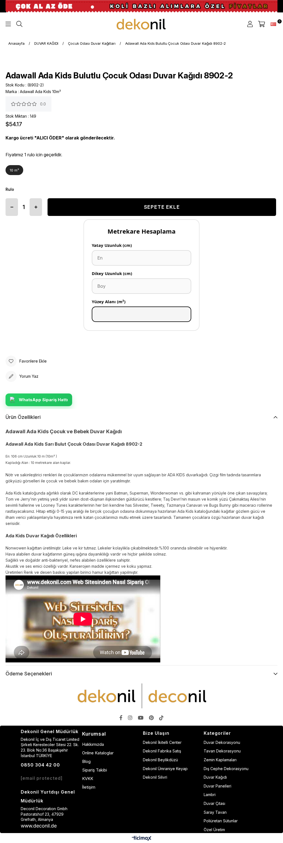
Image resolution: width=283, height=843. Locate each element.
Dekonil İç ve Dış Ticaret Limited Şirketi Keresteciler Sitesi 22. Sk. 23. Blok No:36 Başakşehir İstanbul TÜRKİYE (50, 747)
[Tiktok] (161, 717)
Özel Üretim (214, 829)
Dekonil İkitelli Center (162, 742)
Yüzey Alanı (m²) (108, 301)
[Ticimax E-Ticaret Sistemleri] (141, 839)
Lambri (210, 794)
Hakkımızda (93, 744)
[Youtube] (140, 717)
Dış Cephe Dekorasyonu (226, 768)
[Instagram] (130, 717)
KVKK (87, 778)
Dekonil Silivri (155, 777)
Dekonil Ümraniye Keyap (165, 768)
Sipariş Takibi (94, 770)
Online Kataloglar (98, 752)
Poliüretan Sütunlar (221, 820)
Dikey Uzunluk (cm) (112, 273)
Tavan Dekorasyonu (222, 751)
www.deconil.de (39, 826)
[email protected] (42, 778)
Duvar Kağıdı (215, 777)
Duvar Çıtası (214, 803)
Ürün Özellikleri (23, 417)
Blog (86, 761)
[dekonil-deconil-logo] (141, 696)
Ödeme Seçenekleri (29, 673)
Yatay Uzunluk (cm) (112, 245)
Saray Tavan (215, 812)
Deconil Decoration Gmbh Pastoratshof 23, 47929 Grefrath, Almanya (44, 814)
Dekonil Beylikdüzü (160, 759)
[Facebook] (120, 717)
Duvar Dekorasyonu (222, 742)
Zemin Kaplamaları (220, 759)
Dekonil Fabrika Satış (162, 751)
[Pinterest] (151, 717)
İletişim (88, 787)
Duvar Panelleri (217, 786)
